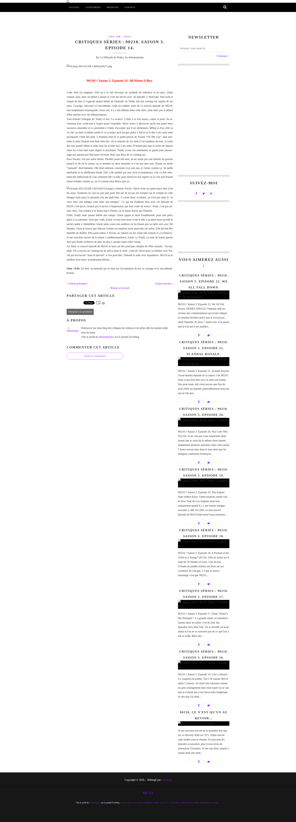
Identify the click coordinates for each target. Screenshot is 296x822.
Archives (113, 7)
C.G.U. (166, 802)
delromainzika (106, 336)
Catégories (93, 7)
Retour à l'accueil (119, 288)
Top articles (127, 802)
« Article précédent (77, 283)
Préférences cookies (211, 802)
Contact (130, 7)
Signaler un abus (153, 802)
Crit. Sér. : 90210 (119, 37)
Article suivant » (164, 283)
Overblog (166, 779)
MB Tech (148, 792)
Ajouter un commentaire (95, 356)
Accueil (74, 7)
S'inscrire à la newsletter (80, 311)
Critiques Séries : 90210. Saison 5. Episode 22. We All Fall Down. (203, 281)
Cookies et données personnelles (186, 802)
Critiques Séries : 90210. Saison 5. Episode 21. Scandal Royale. (203, 348)
